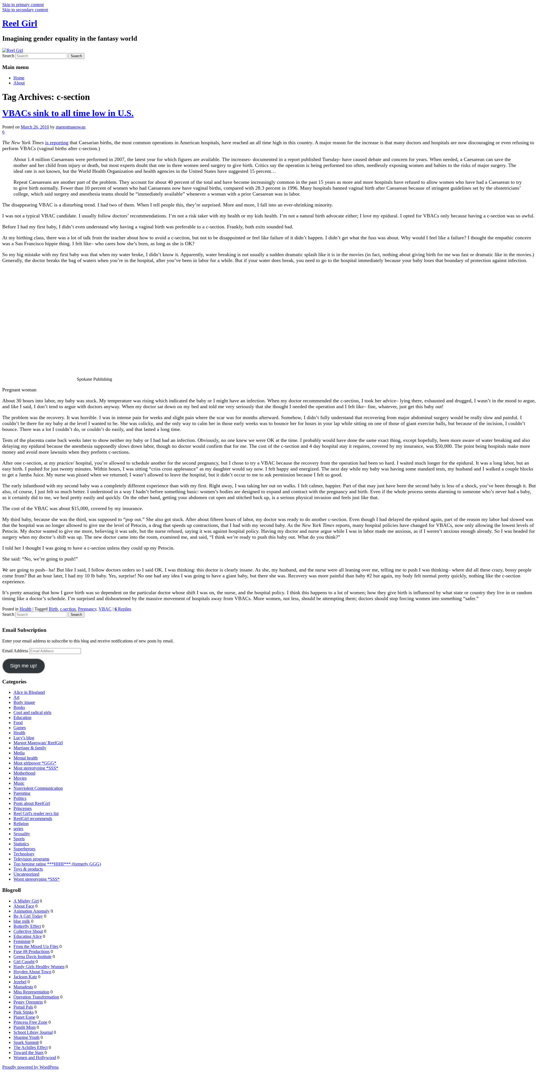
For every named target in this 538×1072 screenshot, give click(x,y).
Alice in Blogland (29, 692)
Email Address (15, 650)
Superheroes (24, 848)
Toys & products (28, 869)
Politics (19, 798)
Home (18, 77)
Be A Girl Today (28, 916)
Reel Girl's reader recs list (36, 813)
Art (16, 697)
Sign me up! (23, 666)
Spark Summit (26, 1042)
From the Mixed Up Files (35, 946)
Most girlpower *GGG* (34, 763)
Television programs (31, 859)
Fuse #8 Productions (31, 951)
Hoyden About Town (32, 971)
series (18, 828)
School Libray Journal (33, 1032)
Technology (23, 853)
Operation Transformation (36, 997)
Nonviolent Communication (38, 788)
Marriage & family (29, 747)
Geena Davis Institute (32, 956)
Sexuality (21, 833)
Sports (19, 838)
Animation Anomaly (31, 911)
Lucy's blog (23, 737)
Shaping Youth (26, 1037)
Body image (24, 702)
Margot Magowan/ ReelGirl (38, 742)
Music (18, 783)
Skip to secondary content (25, 9)
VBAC (105, 609)
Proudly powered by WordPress (30, 1067)
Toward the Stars (28, 1052)
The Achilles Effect (30, 1047)
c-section (68, 609)
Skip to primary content (23, 4)
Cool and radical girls (32, 712)
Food (18, 722)
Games (19, 727)
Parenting (21, 793)
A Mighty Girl (26, 901)
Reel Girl (19, 23)
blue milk (21, 921)
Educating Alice (27, 936)
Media (19, 752)
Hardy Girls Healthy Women (38, 966)
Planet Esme (24, 1017)
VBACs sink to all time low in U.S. (68, 113)
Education (22, 717)
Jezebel (19, 981)
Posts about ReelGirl (31, 803)
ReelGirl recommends (32, 818)
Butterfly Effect (27, 926)
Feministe (22, 941)
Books (19, 707)
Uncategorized (26, 874)
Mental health (25, 758)
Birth (53, 609)
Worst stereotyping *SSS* (36, 879)
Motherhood (24, 773)
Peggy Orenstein (28, 1002)
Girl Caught (23, 961)
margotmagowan (70, 127)
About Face (23, 906)
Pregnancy (87, 609)
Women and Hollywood (34, 1057)
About (19, 83)
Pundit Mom (24, 1027)
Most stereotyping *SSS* (35, 768)
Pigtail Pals (23, 1007)
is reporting (56, 142)
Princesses (22, 808)
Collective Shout (28, 931)
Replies (123, 609)
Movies (20, 778)
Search (8, 55)
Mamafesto (23, 986)
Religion (21, 823)
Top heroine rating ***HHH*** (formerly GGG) (57, 864)
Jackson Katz (25, 976)
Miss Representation (31, 992)
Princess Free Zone (30, 1022)
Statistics (21, 843)
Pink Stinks (23, 1012)
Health (25, 609)
